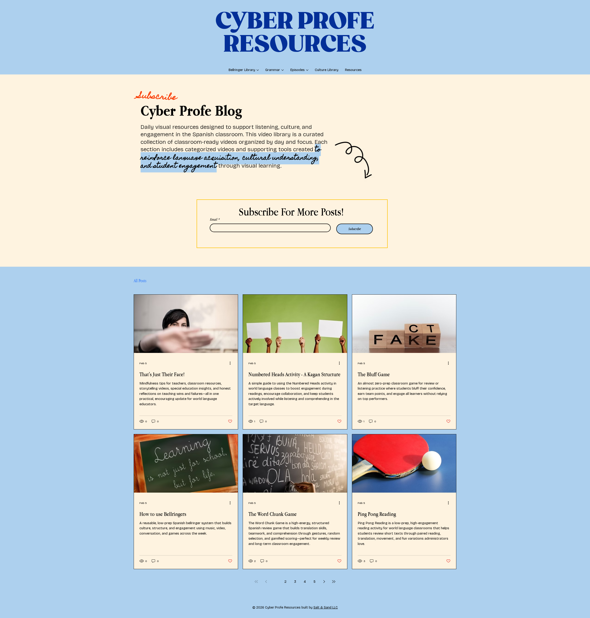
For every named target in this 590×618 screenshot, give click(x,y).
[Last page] (334, 581)
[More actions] (231, 363)
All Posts (140, 280)
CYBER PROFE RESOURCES (295, 33)
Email (214, 219)
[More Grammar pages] (282, 70)
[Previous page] (266, 581)
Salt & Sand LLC (325, 607)
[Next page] (324, 581)
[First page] (256, 581)
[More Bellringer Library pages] (258, 70)
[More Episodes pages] (307, 70)
